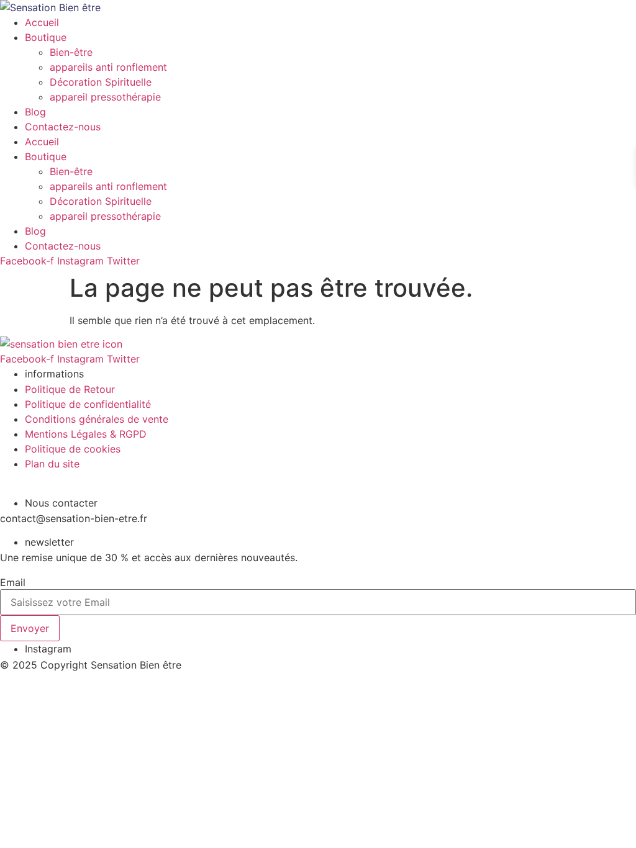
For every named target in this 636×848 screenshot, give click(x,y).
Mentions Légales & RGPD (86, 434)
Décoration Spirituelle (101, 82)
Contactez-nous (63, 126)
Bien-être (71, 52)
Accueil (42, 22)
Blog (35, 112)
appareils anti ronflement (108, 67)
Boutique (45, 37)
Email (12, 582)
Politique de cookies (72, 449)
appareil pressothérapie (105, 97)
